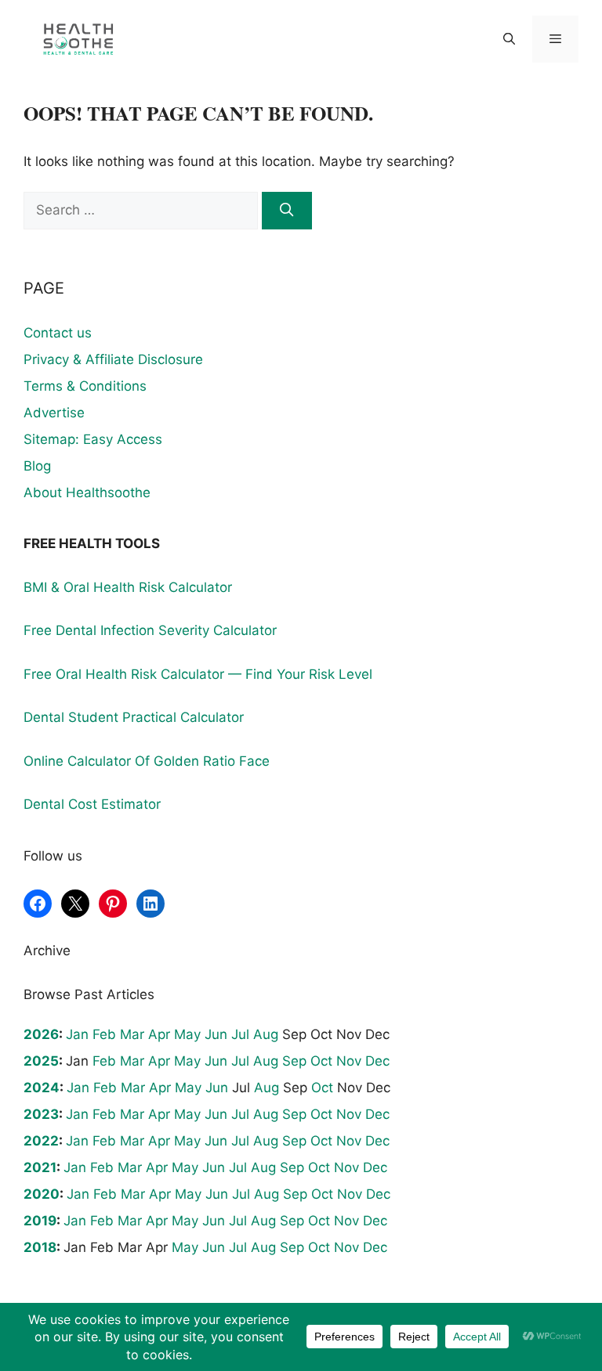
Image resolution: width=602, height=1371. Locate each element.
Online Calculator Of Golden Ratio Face (147, 761)
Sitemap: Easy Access (93, 439)
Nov (348, 1061)
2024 (42, 1087)
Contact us (58, 333)
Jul (240, 1034)
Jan (77, 1034)
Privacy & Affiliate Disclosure (113, 359)
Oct (321, 1061)
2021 (40, 1167)
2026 (41, 1034)
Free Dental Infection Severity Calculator (150, 630)
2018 (40, 1247)
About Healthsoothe (87, 492)
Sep (294, 1061)
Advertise (54, 412)
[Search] (287, 210)
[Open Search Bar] (508, 39)
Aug (265, 1034)
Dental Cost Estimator (92, 804)
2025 (41, 1061)
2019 (40, 1220)
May (187, 1034)
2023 (41, 1114)
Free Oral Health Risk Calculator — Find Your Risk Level (198, 674)
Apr (159, 1034)
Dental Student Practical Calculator (134, 717)
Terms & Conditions (85, 386)
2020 (42, 1194)
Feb (104, 1034)
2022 (41, 1141)
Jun (216, 1034)
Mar (132, 1034)
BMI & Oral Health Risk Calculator (128, 587)
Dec (377, 1061)
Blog (37, 466)
